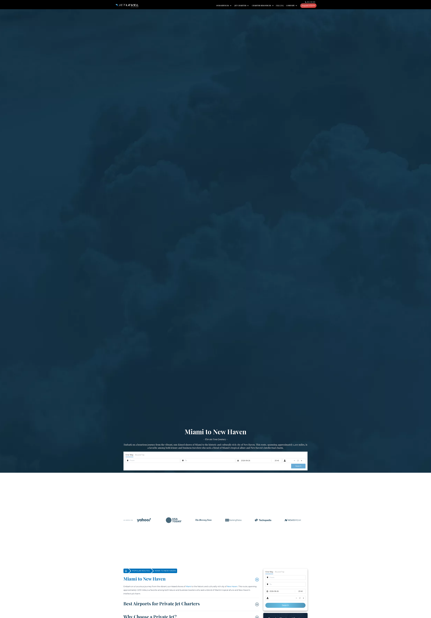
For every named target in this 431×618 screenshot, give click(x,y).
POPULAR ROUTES (141, 571)
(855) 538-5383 (311, 2)
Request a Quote (308, 6)
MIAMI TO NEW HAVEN (165, 571)
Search (298, 466)
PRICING (280, 5)
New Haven (249, 444)
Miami (198, 444)
